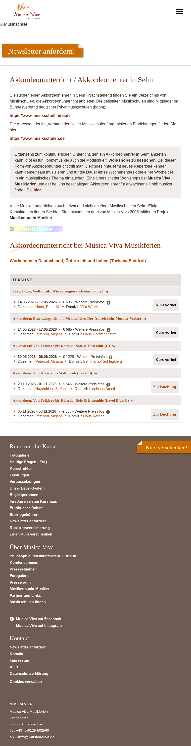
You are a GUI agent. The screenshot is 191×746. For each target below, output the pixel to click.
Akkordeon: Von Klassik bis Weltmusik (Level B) (53, 373)
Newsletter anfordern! (41, 51)
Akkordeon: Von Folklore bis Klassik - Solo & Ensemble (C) (62, 346)
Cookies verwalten (26, 681)
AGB (14, 667)
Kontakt (16, 654)
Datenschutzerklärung (29, 673)
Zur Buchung (164, 387)
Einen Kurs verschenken (31, 534)
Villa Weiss (89, 307)
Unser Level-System (27, 488)
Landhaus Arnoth (102, 389)
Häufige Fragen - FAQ (28, 462)
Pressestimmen (23, 569)
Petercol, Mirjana (49, 334)
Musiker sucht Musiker (29, 589)
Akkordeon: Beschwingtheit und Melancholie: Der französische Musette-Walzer (78, 318)
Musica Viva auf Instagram (39, 625)
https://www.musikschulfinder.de (40, 115)
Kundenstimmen (24, 562)
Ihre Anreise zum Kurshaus (33, 501)
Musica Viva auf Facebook (38, 619)
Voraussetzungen (25, 481)
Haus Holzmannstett (99, 334)
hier (37, 190)
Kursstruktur (21, 468)
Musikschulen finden (28, 602)
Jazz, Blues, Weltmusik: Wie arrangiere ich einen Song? (58, 291)
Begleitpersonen (24, 495)
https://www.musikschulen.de (37, 138)
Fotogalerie (19, 455)
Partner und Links (25, 595)
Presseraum (20, 582)
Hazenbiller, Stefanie (51, 389)
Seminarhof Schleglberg (102, 361)
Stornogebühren (24, 514)
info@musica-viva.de (36, 737)
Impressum (19, 660)
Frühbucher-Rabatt (26, 508)
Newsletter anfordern (28, 521)
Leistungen (19, 475)
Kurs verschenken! (166, 447)
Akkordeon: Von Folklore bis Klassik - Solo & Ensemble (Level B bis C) (71, 400)
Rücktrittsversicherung (30, 528)
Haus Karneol (94, 416)
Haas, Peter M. (47, 307)
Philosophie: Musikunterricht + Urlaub (43, 556)
